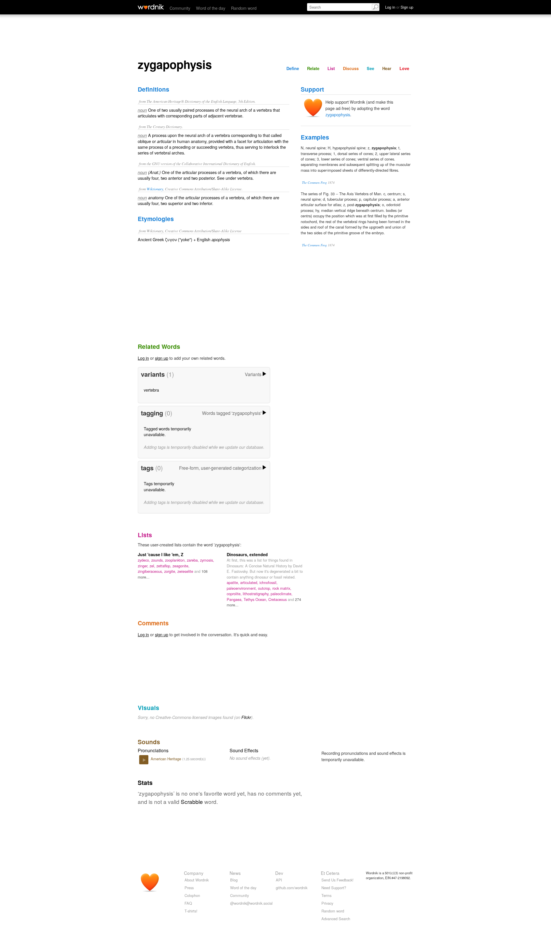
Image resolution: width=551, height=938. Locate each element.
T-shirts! (191, 911)
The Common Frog (314, 182)
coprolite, (235, 593)
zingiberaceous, (151, 571)
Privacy (327, 903)
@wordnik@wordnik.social (251, 903)
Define (292, 68)
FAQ (188, 903)
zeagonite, (180, 565)
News (235, 873)
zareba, (193, 560)
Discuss (351, 68)
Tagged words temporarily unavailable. (167, 431)
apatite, (233, 582)
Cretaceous (278, 599)
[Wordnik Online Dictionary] (151, 6)
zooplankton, (176, 560)
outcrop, (265, 588)
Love (404, 68)
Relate (313, 68)
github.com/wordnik (291, 887)
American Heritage (166, 758)
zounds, (158, 560)
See (370, 68)
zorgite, (170, 571)
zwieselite (185, 571)
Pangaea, (235, 599)
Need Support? (333, 887)
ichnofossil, (268, 582)
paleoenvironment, (242, 588)
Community (180, 8)
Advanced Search (335, 918)
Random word (244, 8)
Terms (326, 895)
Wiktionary (155, 188)
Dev (279, 873)
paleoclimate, (281, 593)
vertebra (151, 390)
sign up (161, 358)
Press (189, 887)
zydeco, (144, 560)
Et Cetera (330, 873)
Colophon (192, 895)
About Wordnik (197, 880)
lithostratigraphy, (257, 593)
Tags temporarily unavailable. (159, 486)
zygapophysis (337, 114)
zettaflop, (164, 565)
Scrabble (192, 801)
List (331, 68)
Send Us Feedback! (337, 880)
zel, (153, 565)
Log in (143, 358)
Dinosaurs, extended (247, 554)
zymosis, (207, 560)
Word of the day (210, 8)
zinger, (144, 565)
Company (193, 873)
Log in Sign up (399, 7)
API (279, 880)
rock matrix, (281, 588)
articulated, (249, 582)
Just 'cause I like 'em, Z (160, 554)
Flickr (246, 717)
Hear (386, 68)
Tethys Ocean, (256, 599)
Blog (234, 880)
